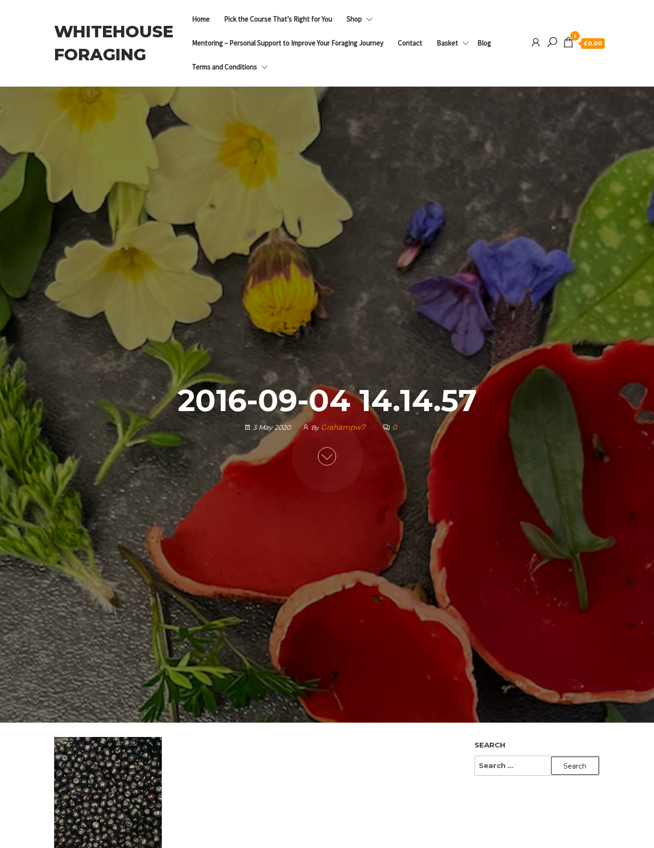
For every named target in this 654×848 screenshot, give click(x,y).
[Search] (552, 42)
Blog (484, 42)
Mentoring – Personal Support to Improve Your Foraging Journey (287, 42)
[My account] (536, 42)
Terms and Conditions (224, 66)
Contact (410, 42)
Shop (354, 18)
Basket (447, 42)
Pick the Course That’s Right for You (278, 18)
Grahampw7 (344, 427)
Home (201, 18)
